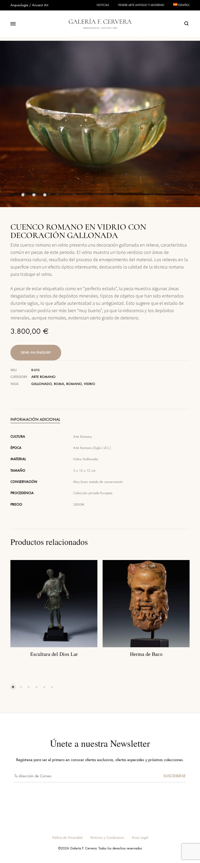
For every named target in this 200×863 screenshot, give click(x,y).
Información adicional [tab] (35, 419)
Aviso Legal (140, 837)
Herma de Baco (146, 654)
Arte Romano (43, 377)
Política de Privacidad (67, 837)
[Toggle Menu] (13, 24)
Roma (59, 384)
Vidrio (89, 384)
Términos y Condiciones (107, 837)
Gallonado (41, 384)
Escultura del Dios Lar (54, 654)
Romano (74, 384)
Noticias (103, 5)
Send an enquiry (36, 352)
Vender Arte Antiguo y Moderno (141, 5)
